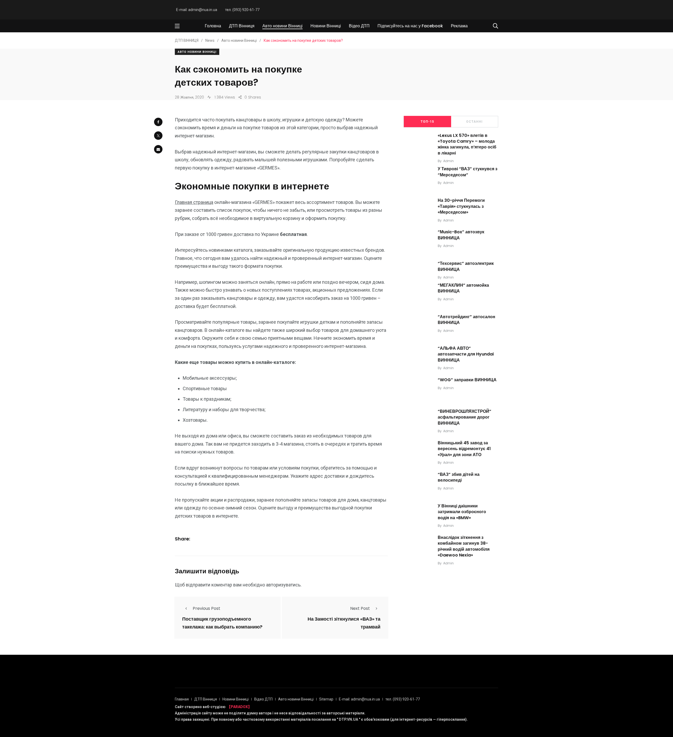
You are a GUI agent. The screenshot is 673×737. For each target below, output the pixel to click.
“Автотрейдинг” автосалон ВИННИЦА (466, 320)
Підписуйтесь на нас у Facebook (410, 26)
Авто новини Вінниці (282, 26)
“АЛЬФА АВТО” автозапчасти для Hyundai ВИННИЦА (466, 354)
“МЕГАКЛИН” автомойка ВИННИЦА (463, 288)
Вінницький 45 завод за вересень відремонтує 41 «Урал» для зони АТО (464, 449)
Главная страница (194, 202)
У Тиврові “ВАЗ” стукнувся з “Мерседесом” (467, 172)
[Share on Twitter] (158, 135)
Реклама (459, 26)
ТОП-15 (427, 121)
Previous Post (206, 608)
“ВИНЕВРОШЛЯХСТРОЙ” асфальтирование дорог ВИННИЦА (464, 417)
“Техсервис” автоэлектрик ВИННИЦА (466, 266)
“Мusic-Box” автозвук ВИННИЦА (461, 235)
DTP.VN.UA (348, 719)
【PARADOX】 (239, 707)
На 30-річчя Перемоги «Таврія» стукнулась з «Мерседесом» (461, 206)
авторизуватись (283, 584)
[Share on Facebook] (158, 122)
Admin (448, 161)
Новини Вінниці (325, 26)
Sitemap (326, 699)
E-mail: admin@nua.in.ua (196, 10)
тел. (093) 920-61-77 (242, 10)
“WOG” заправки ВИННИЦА (467, 380)
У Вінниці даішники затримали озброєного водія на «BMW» (462, 512)
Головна (213, 26)
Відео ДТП (359, 26)
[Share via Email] (158, 149)
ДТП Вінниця (241, 26)
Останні (474, 121)
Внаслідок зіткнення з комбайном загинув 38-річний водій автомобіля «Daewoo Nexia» (464, 546)
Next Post (360, 608)
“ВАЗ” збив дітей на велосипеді (459, 477)
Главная (182, 699)
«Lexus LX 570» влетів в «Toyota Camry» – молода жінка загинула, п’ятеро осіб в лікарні (467, 144)
